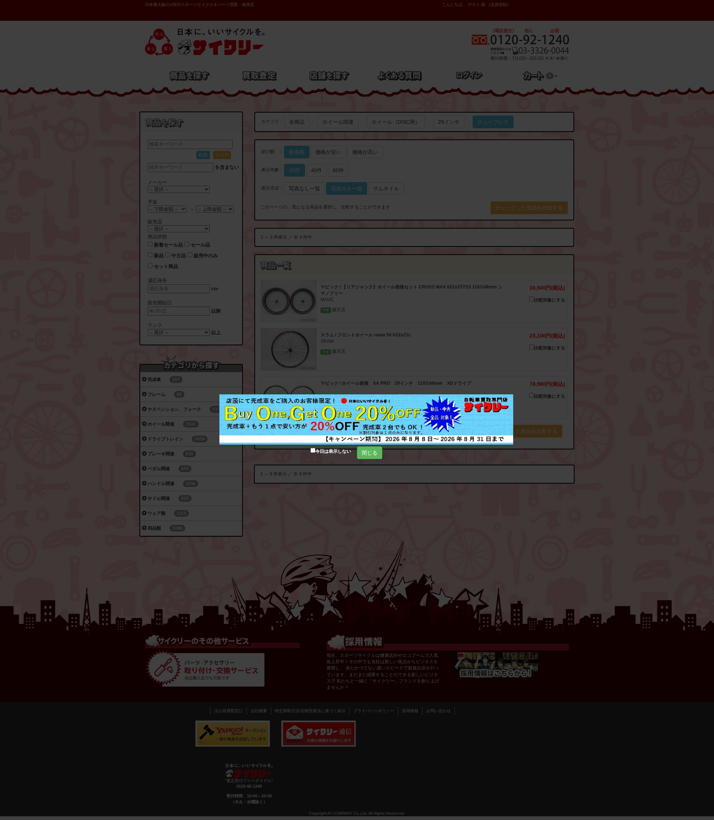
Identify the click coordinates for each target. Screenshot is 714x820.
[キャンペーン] (366, 419)
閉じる (369, 453)
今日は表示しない (333, 451)
